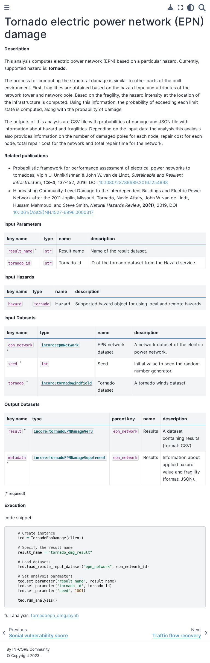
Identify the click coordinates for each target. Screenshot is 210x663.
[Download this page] (170, 7)
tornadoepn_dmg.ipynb (55, 615)
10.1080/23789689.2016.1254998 (133, 182)
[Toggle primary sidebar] (6, 7)
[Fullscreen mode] (180, 7)
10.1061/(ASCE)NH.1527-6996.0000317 (53, 212)
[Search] (202, 7)
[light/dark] (190, 7)
